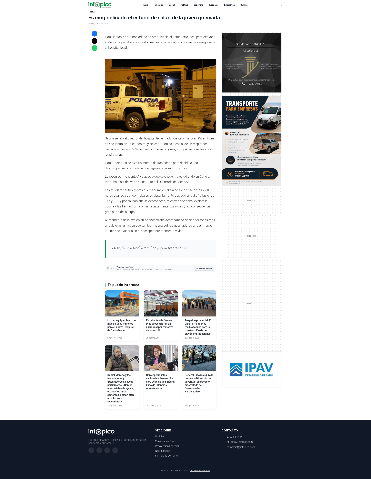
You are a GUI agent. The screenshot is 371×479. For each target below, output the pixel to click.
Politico (184, 5)
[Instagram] (99, 450)
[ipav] (251, 369)
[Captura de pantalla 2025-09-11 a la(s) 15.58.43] (251, 62)
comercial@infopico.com (241, 447)
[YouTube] (115, 450)
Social (172, 5)
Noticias (159, 436)
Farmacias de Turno (166, 455)
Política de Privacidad (200, 470)
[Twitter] (107, 450)
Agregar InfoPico (205, 268)
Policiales (158, 5)
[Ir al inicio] (99, 5)
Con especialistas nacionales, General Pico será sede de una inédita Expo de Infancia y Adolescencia (160, 382)
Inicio (145, 5)
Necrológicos (162, 450)
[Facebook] (91, 450)
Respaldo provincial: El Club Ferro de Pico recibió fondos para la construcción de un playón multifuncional (198, 327)
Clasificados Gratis (166, 441)
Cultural (244, 5)
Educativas (229, 5)
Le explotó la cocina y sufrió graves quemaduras (149, 248)
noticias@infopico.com (240, 441)
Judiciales (214, 5)
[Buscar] (281, 5)
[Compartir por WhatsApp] (94, 48)
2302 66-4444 (234, 436)
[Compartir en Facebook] (94, 34)
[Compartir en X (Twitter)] (94, 41)
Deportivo (198, 5)
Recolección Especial (167, 446)
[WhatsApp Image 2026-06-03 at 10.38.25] (251, 141)
